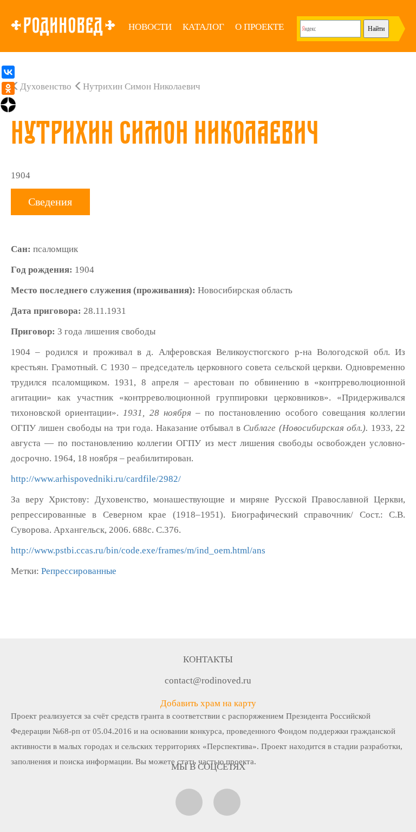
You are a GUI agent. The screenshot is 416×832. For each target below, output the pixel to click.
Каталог (203, 27)
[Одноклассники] (8, 88)
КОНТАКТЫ (208, 659)
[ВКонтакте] (8, 72)
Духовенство (46, 86)
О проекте (259, 27)
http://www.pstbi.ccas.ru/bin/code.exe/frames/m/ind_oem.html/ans (138, 550)
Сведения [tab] (50, 202)
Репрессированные (78, 571)
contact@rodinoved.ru (208, 680)
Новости (150, 27)
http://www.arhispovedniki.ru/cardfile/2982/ (96, 479)
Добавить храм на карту (208, 703)
